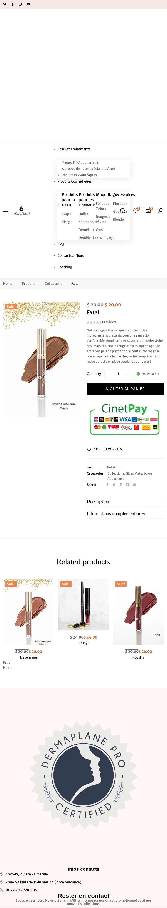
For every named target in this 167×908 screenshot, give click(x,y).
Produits (28, 284)
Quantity (94, 374)
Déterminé (28, 657)
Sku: (90, 467)
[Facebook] (107, 484)
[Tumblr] (128, 484)
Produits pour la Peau (70, 199)
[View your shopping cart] (148, 211)
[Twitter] (114, 484)
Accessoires (124, 194)
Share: (91, 485)
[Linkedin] (121, 484)
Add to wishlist (109, 449)
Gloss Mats (134, 473)
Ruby (83, 643)
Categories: (95, 473)
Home (8, 284)
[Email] (134, 484)
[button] (83, 663)
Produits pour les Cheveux (87, 199)
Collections (53, 284)
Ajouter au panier (125, 389)
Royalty (138, 657)
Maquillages (107, 194)
